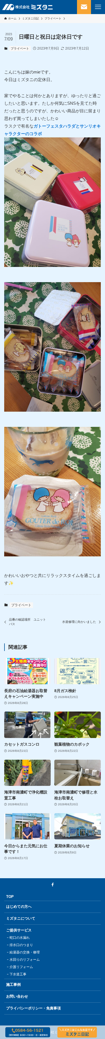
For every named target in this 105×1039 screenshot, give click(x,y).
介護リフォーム (21, 967)
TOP (10, 897)
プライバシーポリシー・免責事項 (33, 1008)
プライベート (20, 48)
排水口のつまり (21, 945)
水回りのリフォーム (25, 960)
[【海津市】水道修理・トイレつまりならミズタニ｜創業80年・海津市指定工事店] (27, 7)
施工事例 (13, 984)
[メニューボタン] (98, 7)
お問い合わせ (17, 996)
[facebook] (52, 884)
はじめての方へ (19, 906)
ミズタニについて (20, 918)
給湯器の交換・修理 (25, 952)
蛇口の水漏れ (20, 938)
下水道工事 (18, 974)
